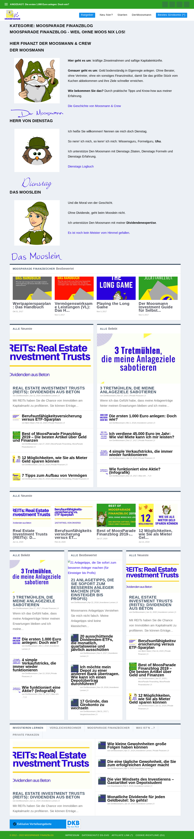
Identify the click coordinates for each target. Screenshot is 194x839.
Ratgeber (87, 15)
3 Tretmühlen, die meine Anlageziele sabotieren (128, 390)
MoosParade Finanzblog (61, 444)
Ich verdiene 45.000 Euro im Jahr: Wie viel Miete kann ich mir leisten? (141, 435)
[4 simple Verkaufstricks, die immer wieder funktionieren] (104, 453)
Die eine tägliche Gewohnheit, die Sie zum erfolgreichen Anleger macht (141, 763)
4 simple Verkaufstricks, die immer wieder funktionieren (141, 453)
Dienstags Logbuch (81, 166)
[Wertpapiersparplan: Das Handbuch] (32, 288)
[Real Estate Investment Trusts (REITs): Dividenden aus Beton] (51, 358)
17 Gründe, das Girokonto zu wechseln (89, 704)
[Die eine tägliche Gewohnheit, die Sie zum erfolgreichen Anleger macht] (102, 763)
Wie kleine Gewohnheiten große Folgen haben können (136, 745)
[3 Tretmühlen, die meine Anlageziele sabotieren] (139, 358)
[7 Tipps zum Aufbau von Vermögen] (16, 477)
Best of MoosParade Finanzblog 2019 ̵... (116, 532)
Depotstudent (116, 786)
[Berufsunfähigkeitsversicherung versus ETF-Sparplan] (16, 417)
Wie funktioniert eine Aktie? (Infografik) (135, 471)
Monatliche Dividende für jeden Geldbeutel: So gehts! (136, 798)
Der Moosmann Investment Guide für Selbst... (156, 306)
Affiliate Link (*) (122, 835)
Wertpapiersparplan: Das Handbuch (32, 305)
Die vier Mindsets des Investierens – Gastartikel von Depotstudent (140, 781)
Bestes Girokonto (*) (171, 15)
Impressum (72, 835)
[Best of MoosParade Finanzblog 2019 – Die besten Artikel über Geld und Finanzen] (16, 435)
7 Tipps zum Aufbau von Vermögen (54, 475)
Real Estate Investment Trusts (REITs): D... (30, 534)
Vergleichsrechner (87, 714)
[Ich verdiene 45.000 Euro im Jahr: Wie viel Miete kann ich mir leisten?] (104, 435)
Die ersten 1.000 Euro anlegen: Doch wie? (47, 4)
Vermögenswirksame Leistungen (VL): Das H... (73, 306)
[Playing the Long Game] (116, 288)
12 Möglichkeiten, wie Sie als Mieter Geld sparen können (54, 459)
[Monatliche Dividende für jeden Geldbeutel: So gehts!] (102, 798)
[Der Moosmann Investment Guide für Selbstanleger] (158, 288)
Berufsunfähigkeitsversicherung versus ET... (73, 534)
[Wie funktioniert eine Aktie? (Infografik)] (104, 470)
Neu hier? (106, 15)
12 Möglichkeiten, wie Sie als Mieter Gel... (155, 534)
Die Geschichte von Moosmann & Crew (94, 106)
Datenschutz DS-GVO (95, 835)
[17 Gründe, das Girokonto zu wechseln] (75, 702)
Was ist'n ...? (144, 476)
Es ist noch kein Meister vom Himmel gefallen (98, 232)
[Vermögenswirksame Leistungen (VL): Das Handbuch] (74, 288)
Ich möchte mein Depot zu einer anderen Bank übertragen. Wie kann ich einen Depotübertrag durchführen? (95, 675)
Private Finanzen (55, 423)
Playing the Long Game (113, 305)
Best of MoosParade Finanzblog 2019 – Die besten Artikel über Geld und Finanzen (50, 437)
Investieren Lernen (49, 396)
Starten (122, 15)
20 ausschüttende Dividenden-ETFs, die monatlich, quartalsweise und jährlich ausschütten (92, 643)
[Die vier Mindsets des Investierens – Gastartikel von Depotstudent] (102, 781)
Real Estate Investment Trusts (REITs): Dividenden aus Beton (49, 390)
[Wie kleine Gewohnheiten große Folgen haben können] (102, 745)
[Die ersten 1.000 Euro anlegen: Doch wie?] (104, 417)
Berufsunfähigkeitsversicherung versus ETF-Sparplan (52, 418)
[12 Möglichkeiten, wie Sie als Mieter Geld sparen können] (16, 459)
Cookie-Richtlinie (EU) (150, 835)
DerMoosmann (141, 15)
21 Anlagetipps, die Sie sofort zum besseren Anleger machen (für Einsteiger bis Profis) (92, 589)
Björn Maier (30, 423)
